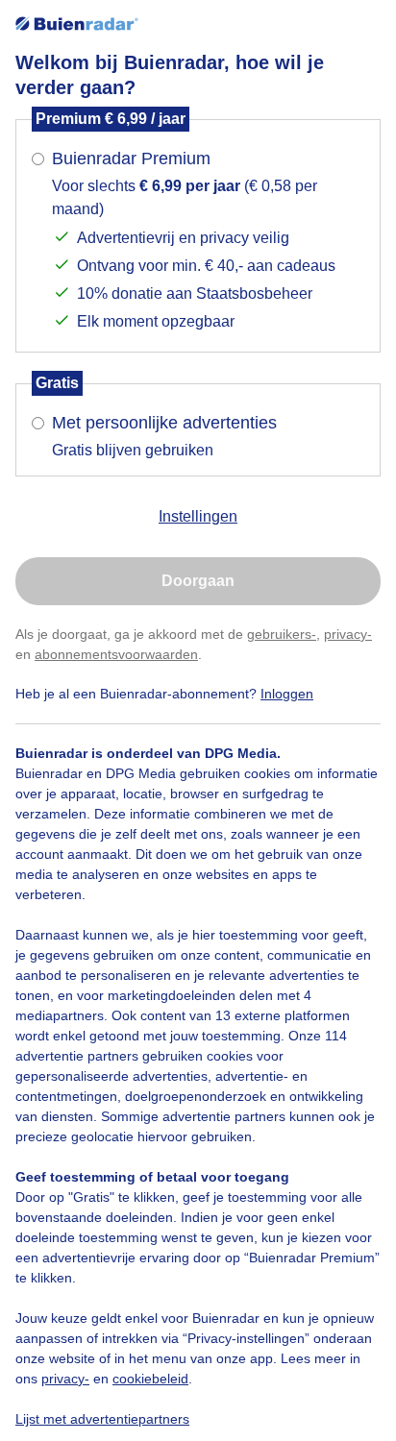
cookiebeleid (150, 1378)
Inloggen (286, 693)
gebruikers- (281, 634)
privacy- (348, 634)
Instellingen (198, 516)
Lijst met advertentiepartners (102, 1419)
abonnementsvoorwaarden (116, 654)
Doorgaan (198, 581)
